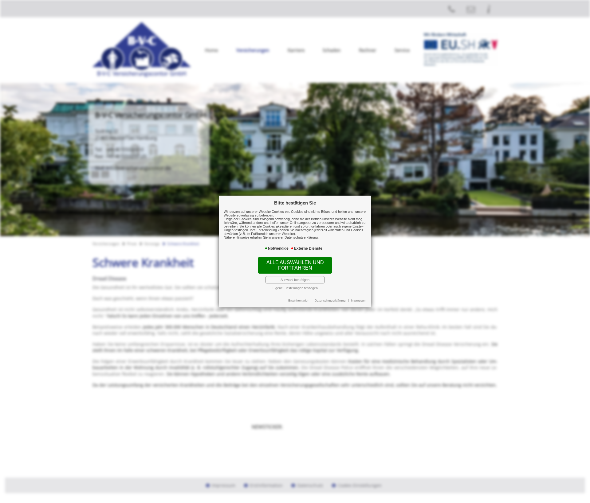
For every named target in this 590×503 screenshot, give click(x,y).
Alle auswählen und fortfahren (295, 265)
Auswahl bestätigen (295, 280)
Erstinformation (298, 300)
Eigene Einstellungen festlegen (295, 288)
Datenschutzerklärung (330, 300)
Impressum (358, 300)
